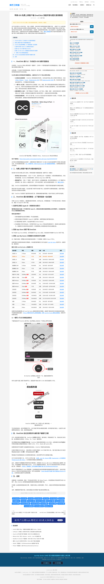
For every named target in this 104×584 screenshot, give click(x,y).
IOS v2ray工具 (53, 498)
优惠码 (82, 5)
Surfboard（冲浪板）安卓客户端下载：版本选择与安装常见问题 (27, 531)
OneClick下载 (61, 503)
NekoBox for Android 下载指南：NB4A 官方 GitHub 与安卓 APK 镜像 (28, 538)
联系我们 (87, 1)
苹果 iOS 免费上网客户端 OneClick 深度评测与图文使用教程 (39, 15)
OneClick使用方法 (39, 506)
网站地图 (65, 579)
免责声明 (57, 579)
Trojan (26, 80)
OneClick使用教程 (29, 506)
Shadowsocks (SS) (34, 80)
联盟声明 (53, 579)
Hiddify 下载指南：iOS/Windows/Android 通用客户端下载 (26, 543)
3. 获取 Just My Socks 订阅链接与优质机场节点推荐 (25, 50)
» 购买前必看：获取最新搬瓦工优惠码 (82, 63)
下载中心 (81, 1)
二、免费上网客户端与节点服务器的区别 (22, 42)
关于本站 (92, 1)
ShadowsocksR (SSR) (48, 80)
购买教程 (75, 5)
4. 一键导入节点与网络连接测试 (21, 52)
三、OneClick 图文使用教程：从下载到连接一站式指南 (25, 44)
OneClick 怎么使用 (25, 503)
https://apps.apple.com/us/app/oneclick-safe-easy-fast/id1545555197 (38, 159)
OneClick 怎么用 (35, 503)
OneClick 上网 (31, 501)
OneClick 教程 (44, 503)
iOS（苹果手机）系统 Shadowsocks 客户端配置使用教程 (40, 163)
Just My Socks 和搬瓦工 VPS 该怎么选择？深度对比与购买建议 (24, 513)
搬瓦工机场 (60, 182)
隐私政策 (61, 579)
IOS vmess (61, 498)
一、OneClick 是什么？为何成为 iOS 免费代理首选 (24, 40)
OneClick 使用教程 (59, 501)
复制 (92, 26)
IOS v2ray (46, 498)
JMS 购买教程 (58, 563)
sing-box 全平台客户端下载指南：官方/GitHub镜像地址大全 (26, 534)
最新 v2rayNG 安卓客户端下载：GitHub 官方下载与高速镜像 (26, 541)
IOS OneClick (16, 498)
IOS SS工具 (23, 498)
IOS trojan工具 (38, 498)
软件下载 (21, 9)
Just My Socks (73, 1)
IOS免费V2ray (16, 501)
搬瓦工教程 (14, 5)
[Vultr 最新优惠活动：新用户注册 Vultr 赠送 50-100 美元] (38, 520)
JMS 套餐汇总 (46, 563)
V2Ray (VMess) (19, 80)
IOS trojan (30, 498)
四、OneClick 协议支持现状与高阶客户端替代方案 (24, 54)
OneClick (24, 501)
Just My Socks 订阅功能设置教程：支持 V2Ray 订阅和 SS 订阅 (52, 513)
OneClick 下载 (50, 501)
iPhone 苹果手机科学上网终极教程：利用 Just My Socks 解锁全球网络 (41, 313)
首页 (69, 5)
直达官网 (62, 253)
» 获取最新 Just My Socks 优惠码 (81, 93)
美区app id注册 (48, 506)
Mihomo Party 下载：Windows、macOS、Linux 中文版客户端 (27, 536)
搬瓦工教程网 (47, 31)
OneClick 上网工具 (40, 501)
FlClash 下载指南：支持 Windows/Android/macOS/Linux (25, 545)
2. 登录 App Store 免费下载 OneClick (22, 48)
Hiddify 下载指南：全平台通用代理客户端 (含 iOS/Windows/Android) (40, 466)
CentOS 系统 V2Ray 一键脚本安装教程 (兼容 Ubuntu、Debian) (27, 529)
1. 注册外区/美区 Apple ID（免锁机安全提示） (24, 46)
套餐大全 (88, 5)
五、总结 (15, 56)
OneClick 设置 (53, 503)
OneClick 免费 (16, 503)
